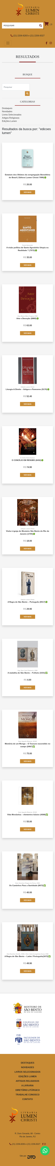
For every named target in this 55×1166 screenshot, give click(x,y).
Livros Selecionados (11, 115)
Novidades (7, 111)
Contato (27, 1099)
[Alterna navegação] (8, 43)
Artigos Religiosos (10, 118)
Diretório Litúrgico (27, 1090)
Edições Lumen (9, 121)
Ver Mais (27, 192)
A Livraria (27, 1085)
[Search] (40, 25)
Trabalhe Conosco (27, 1095)
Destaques (7, 108)
